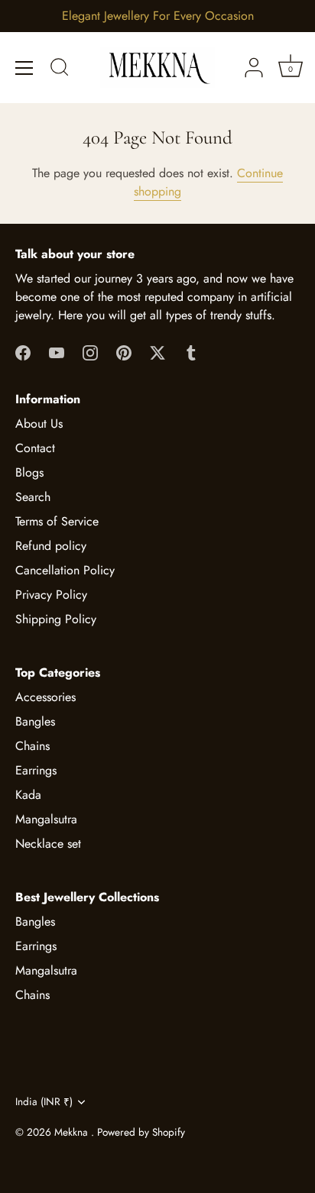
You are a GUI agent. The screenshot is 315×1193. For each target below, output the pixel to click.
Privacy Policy (51, 594)
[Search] (59, 69)
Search (32, 497)
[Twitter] (157, 351)
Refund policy (50, 545)
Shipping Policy (55, 619)
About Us (39, 423)
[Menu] (24, 68)
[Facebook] (23, 351)
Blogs (29, 472)
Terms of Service (57, 521)
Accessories (45, 697)
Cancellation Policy (65, 570)
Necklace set (48, 843)
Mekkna (72, 1132)
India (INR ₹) (44, 1101)
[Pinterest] (124, 351)
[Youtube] (56, 351)
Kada (28, 794)
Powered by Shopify (141, 1132)
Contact (35, 448)
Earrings (36, 770)
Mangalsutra (46, 819)
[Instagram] (90, 351)
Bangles (35, 721)
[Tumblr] (191, 351)
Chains (32, 746)
